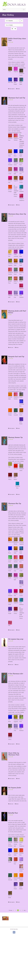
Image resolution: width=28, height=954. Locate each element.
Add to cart (11, 347)
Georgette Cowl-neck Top (16, 356)
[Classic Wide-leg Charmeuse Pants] (4, 756)
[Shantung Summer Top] (4, 440)
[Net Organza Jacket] (4, 791)
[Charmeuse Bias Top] (4, 507)
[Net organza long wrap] (4, 642)
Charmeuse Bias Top (14, 503)
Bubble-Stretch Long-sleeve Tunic (17, 39)
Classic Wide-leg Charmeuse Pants (13, 754)
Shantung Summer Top (15, 437)
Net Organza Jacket (14, 788)
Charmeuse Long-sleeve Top (17, 214)
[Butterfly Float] (4, 816)
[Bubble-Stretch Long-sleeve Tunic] (4, 42)
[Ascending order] (21, 20)
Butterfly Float (13, 813)
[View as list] (15, 28)
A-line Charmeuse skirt (15, 674)
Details (18, 88)
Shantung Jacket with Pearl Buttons (17, 312)
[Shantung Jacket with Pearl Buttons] (4, 314)
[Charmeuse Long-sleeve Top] (4, 217)
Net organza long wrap (15, 639)
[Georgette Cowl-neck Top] (4, 360)
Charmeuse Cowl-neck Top (16, 98)
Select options (12, 88)
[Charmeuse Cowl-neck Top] (4, 101)
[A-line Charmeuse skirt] (4, 678)
